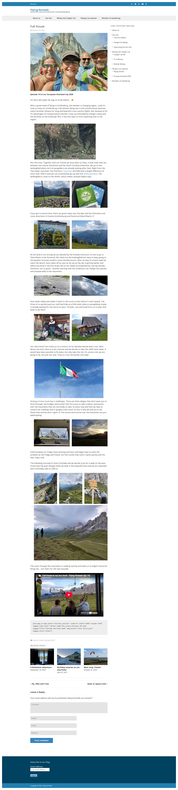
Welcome (33, 4)
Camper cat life (119, 54)
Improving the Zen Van (123, 47)
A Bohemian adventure (41, 667)
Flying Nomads (39, 9)
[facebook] (131, 4)
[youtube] (142, 4)
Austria (35, 640)
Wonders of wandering (111, 18)
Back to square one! (96, 684)
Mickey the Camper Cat (66, 18)
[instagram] (139, 4)
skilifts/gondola (90, 174)
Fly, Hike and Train (40, 684)
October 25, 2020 (90, 670)
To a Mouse (118, 59)
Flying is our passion (89, 18)
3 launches (67, 171)
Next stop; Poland (92, 667)
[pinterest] (135, 4)
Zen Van (48, 18)
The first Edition (120, 38)
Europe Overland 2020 (47, 640)
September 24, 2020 (38, 670)
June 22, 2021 (62, 672)
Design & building (120, 42)
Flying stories (119, 71)
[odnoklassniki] (146, 4)
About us (36, 18)
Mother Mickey (119, 64)
